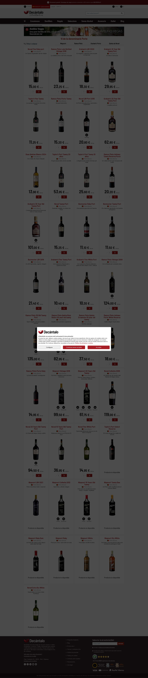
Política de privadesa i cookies (84, 343)
